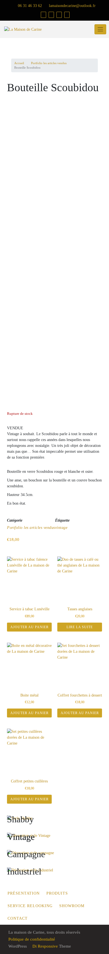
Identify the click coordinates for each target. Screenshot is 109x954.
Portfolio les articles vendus (49, 63)
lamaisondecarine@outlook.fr (72, 6)
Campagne (26, 854)
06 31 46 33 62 (29, 6)
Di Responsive (44, 946)
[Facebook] (51, 15)
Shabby (20, 819)
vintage (61, 528)
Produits (57, 893)
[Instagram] (59, 15)
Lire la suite (80, 627)
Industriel (24, 871)
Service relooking (30, 906)
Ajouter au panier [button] (29, 627)
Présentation (24, 893)
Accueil (19, 63)
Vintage (21, 837)
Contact (18, 918)
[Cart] (43, 15)
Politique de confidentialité (31, 939)
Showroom (71, 906)
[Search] (67, 15)
